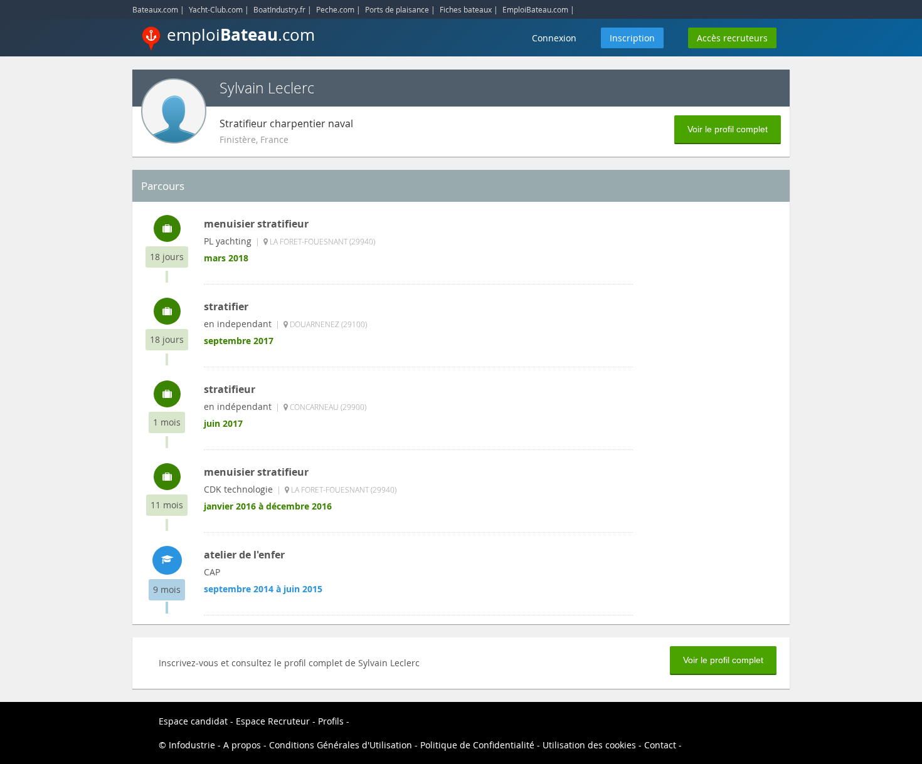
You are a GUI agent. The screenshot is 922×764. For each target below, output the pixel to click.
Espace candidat (193, 721)
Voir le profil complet (727, 129)
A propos (242, 745)
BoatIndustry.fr (279, 9)
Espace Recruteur (273, 721)
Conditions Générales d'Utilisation (340, 745)
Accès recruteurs (732, 38)
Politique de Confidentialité (477, 745)
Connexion (554, 38)
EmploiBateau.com (535, 9)
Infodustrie (192, 745)
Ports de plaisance (397, 9)
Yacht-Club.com (216, 9)
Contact (660, 745)
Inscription (632, 38)
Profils (331, 721)
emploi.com (241, 34)
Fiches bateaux (466, 9)
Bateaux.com (155, 9)
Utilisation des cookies (589, 745)
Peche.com (335, 9)
